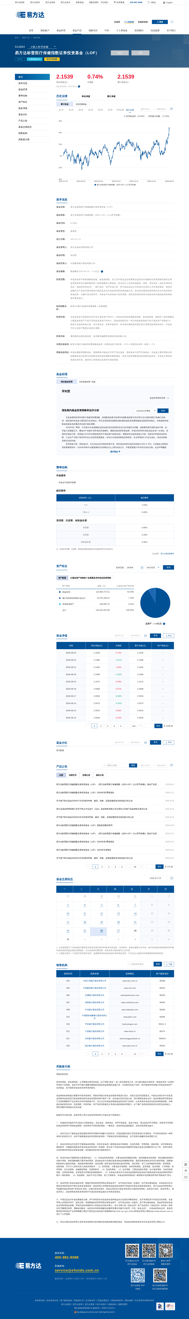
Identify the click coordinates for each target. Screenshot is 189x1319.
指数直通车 (94, 2)
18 (135, 867)
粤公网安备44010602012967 (88, 1312)
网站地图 (129, 1300)
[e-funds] (29, 15)
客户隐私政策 (66, 1300)
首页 (17, 38)
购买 (120, 53)
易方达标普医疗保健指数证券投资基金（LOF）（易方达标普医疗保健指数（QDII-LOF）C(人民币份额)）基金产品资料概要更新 (111, 784)
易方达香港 (50, 2)
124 (133, 726)
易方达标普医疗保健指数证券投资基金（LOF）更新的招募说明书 (84, 825)
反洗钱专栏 (90, 1300)
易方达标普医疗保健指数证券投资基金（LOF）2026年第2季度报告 (85, 792)
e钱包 (153, 2)
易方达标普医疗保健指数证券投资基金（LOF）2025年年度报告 (83, 850)
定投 (140, 53)
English (169, 2)
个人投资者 (129, 22)
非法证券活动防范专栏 (144, 1300)
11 (135, 1054)
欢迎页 (117, 22)
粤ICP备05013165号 (107, 1312)
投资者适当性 (52, 1300)
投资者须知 (40, 1300)
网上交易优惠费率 (167, 554)
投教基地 (80, 2)
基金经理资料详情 (158, 398)
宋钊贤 (73, 255)
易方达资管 (35, 2)
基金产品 (25, 38)
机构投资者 (143, 22)
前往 (158, 726)
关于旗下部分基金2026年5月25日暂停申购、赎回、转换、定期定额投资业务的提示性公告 (95, 817)
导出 (170, 742)
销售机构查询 (117, 1300)
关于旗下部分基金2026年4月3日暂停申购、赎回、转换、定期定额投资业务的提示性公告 (94, 858)
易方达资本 (65, 2)
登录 (161, 22)
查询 (168, 567)
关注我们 (104, 2)
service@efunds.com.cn (77, 1270)
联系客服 (120, 2)
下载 (170, 964)
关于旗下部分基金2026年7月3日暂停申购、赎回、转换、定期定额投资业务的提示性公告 (94, 801)
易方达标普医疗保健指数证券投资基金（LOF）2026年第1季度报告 (85, 842)
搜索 (133, 765)
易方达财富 (20, 2)
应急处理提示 (103, 1300)
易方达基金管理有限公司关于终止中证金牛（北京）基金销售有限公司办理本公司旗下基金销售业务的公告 (101, 809)
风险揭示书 (79, 1300)
